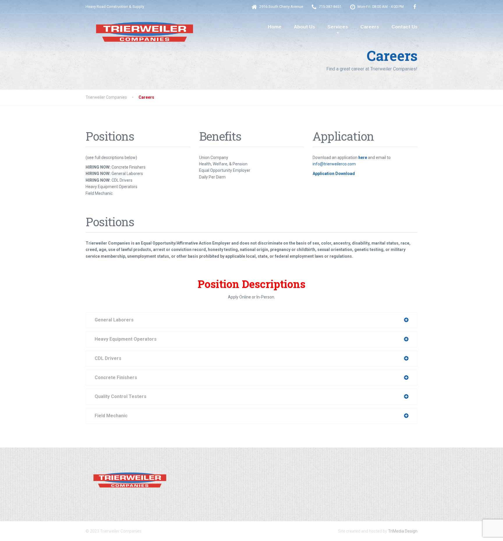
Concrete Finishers (116, 377)
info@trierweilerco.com (334, 164)
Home (274, 27)
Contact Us (404, 27)
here (362, 157)
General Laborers (114, 320)
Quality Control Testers (120, 396)
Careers (369, 27)
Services (337, 27)
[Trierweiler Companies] (144, 29)
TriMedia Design (402, 531)
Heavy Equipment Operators (126, 339)
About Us (304, 27)
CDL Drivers (108, 358)
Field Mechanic (111, 415)
